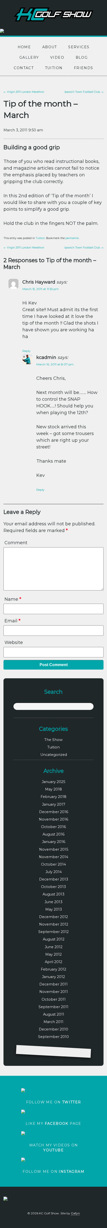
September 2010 (53, 1036)
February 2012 (53, 969)
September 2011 (53, 1007)
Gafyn (75, 1213)
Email (12, 621)
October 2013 (53, 886)
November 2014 (53, 857)
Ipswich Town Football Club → (84, 92)
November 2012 (53, 924)
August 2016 (53, 834)
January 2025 (53, 782)
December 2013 (53, 879)
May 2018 (53, 789)
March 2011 (53, 1022)
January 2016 (53, 841)
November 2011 (53, 991)
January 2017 (53, 804)
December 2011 (53, 984)
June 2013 (53, 902)
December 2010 (53, 1029)
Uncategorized (53, 754)
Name (12, 599)
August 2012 (53, 939)
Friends (83, 68)
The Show (53, 739)
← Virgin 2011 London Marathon (23, 92)
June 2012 (53, 947)
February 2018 (53, 796)
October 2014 (53, 864)
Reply (26, 351)
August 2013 (53, 894)
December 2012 (53, 917)
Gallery (29, 57)
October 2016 (53, 827)
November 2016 (53, 819)
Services (78, 47)
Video (57, 57)
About (49, 47)
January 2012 (53, 977)
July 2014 (54, 872)
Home (24, 47)
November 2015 (53, 849)
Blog (82, 57)
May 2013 (53, 909)
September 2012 (53, 932)
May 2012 (53, 954)
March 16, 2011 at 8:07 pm (55, 364)
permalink (72, 238)
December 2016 (53, 812)
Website (13, 642)
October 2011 (54, 999)
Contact (24, 68)
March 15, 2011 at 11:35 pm (40, 289)
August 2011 (53, 1014)
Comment (15, 542)
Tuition (54, 68)
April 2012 (53, 962)
